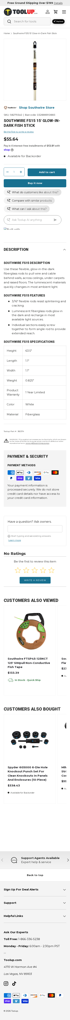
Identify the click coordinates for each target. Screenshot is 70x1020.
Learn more (14, 540)
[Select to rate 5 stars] (51, 570)
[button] (56, 12)
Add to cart (47, 172)
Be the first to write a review (19, 131)
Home (7, 33)
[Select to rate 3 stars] (34, 570)
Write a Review (35, 580)
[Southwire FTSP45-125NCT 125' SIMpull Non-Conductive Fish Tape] (29, 631)
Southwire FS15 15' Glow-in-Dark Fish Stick (35, 33)
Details (58, 2)
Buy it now (35, 183)
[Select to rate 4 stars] (43, 570)
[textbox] (35, 528)
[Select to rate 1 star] (18, 570)
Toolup (14, 1011)
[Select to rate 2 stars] (26, 570)
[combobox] (27, 21)
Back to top (35, 875)
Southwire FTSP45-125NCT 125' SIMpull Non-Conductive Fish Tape (29, 663)
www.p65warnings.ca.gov (37, 443)
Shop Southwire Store (37, 107)
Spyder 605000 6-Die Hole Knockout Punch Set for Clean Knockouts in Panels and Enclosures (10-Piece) (28, 774)
